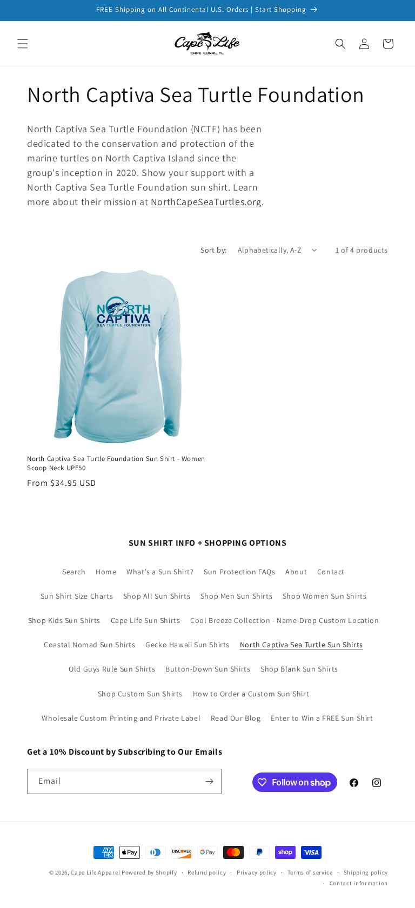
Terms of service (310, 872)
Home (106, 572)
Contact (331, 572)
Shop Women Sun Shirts (325, 596)
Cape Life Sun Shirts (145, 620)
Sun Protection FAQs (239, 572)
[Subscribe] (209, 781)
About (296, 572)
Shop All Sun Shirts (156, 596)
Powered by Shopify (149, 872)
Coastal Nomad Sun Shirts (89, 644)
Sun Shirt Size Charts (77, 596)
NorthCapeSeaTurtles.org (206, 201)
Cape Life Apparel (95, 872)
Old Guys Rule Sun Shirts (112, 669)
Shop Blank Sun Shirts (299, 669)
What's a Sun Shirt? (159, 572)
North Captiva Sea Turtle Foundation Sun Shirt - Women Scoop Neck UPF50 (116, 463)
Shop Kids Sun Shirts (64, 620)
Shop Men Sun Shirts (236, 596)
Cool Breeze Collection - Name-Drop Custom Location (284, 620)
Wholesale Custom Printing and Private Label (121, 718)
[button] (23, 44)
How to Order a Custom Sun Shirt (251, 694)
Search (74, 572)
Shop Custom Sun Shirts (140, 694)
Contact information (359, 883)
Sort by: (213, 250)
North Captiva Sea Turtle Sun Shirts (301, 644)
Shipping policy (366, 872)
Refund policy (207, 872)
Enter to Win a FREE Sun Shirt (322, 718)
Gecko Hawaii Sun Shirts (187, 644)
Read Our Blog (236, 718)
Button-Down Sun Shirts (207, 669)
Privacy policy (257, 872)
